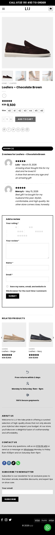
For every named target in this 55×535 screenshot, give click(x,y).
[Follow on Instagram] (9, 463)
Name (9, 263)
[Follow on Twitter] (10, 520)
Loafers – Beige (8, 351)
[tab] (27, 149)
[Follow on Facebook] (4, 463)
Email (9, 274)
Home (4, 83)
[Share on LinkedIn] (27, 130)
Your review (12, 240)
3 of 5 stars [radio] (12, 231)
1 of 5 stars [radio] (10, 227)
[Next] (49, 42)
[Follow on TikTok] (13, 463)
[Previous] (6, 42)
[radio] (9, 111)
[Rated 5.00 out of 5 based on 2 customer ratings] (27, 101)
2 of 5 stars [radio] (23, 227)
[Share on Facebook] (9, 130)
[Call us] (18, 463)
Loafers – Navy (35, 351)
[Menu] (3, 9)
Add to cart (25, 119)
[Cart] (51, 9)
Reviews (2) (8, 148)
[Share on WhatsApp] (4, 130)
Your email (7, 488)
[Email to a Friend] (18, 130)
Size (4, 110)
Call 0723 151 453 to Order (27, 2)
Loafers (12, 83)
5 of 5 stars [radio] (12, 236)
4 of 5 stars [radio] (30, 231)
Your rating (12, 223)
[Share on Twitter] (13, 130)
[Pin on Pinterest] (23, 130)
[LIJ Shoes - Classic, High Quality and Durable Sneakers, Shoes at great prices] (27, 9)
